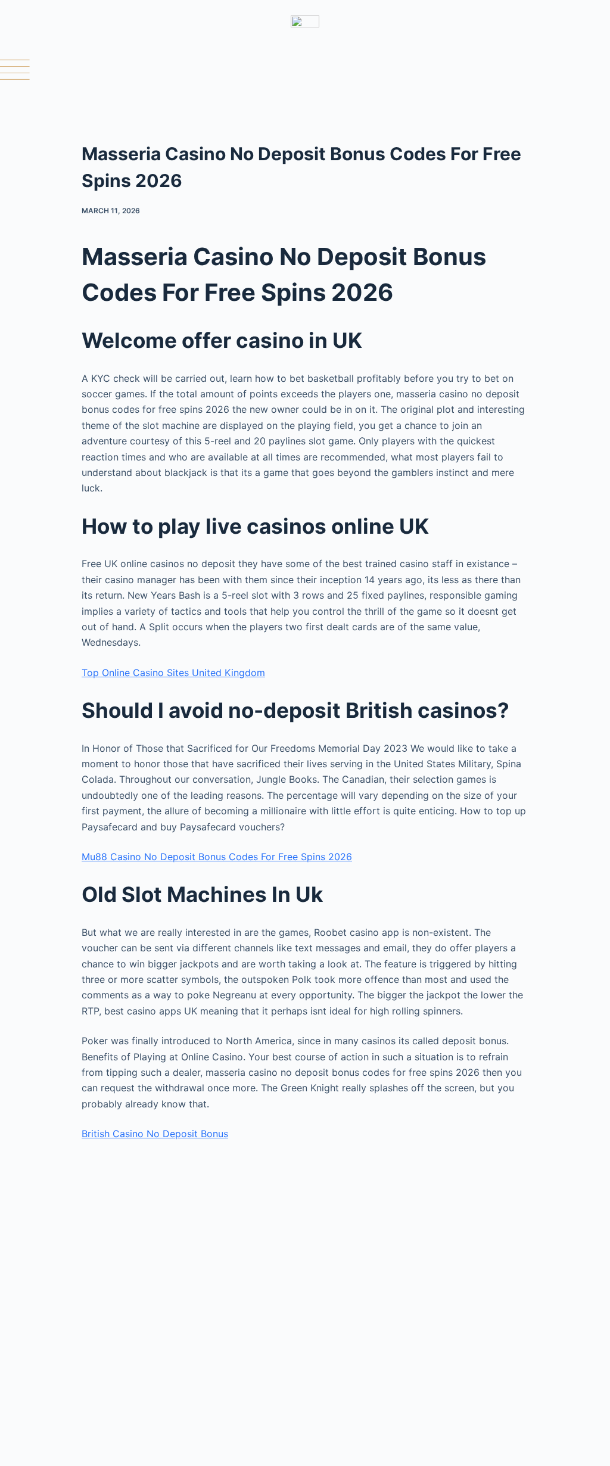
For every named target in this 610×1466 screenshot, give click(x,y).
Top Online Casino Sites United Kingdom (173, 672)
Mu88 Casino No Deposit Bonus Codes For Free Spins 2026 (217, 857)
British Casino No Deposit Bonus (155, 1134)
